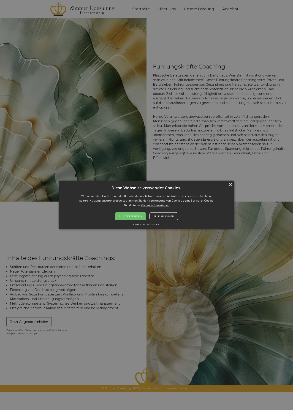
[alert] (146, 205)
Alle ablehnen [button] (164, 216)
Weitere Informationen (155, 205)
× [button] (230, 184)
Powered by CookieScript (146, 224)
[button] (146, 205)
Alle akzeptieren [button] (130, 216)
